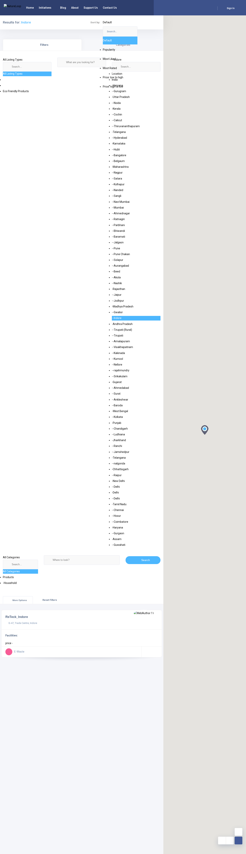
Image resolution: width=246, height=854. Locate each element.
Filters (44, 44)
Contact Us (110, 7)
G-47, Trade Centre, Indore (22, 623)
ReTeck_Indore (16, 617)
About (75, 7)
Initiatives (45, 7)
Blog (63, 7)
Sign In (230, 8)
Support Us (91, 7)
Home (30, 7)
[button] (204, 430)
